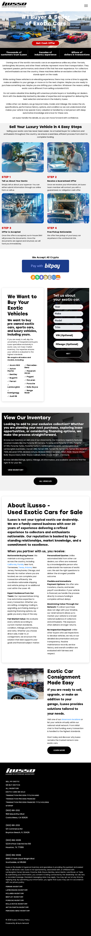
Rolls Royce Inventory (16, 904)
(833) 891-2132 (13, 810)
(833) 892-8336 (13, 855)
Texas (21, 567)
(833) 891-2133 (13, 825)
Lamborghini (13, 387)
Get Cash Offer (45, 43)
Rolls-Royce (32, 387)
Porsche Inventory (15, 900)
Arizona (28, 567)
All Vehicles (45, 481)
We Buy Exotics (13, 785)
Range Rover (29, 391)
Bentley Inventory (14, 897)
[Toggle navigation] (86, 5)
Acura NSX (15, 365)
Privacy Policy (24, 920)
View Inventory (15, 470)
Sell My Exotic (12, 782)
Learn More (59, 750)
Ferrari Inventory (14, 887)
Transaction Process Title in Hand (22, 795)
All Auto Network (22, 923)
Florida (20, 564)
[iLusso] (14, 4)
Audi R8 (13, 396)
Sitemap (9, 806)
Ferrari (13, 381)
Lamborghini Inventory (17, 890)
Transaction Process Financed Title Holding (27, 802)
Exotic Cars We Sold (15, 792)
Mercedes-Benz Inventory (18, 911)
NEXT (68, 353)
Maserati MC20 (30, 372)
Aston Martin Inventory (17, 907)
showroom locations (70, 719)
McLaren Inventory (15, 894)
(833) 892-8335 (13, 840)
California (11, 564)
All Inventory (12, 788)
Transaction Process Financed (20, 799)
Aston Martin (11, 370)
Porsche (31, 383)
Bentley (13, 374)
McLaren (31, 380)
